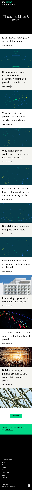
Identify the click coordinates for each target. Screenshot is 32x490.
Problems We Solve (8, 460)
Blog (3, 475)
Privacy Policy (5, 484)
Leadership (5, 472)
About (4, 465)
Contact (4, 477)
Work (3, 462)
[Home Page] (8, 3)
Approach (5, 470)
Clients (4, 467)
